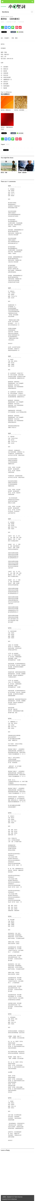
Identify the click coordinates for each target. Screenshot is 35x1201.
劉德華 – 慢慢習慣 (22, 172)
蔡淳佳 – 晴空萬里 (19, 110)
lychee (2, 22)
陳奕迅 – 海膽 (4, 172)
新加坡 (11, 16)
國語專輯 (3, 16)
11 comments (21, 22)
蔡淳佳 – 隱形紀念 (6, 110)
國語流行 (7, 16)
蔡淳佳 (7, 144)
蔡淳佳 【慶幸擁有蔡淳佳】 (7, 128)
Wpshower (14, 1199)
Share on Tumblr (13, 32)
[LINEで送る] (20, 32)
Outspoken (4, 1199)
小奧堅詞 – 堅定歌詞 (6, 1197)
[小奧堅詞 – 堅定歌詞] (17, 6)
